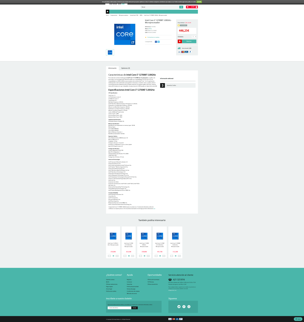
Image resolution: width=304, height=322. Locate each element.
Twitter (159, 42)
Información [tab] (112, 68)
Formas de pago (131, 289)
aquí (183, 1)
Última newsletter (153, 284)
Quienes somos (110, 279)
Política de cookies (111, 291)
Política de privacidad (132, 286)
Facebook (156, 42)
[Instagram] (188, 306)
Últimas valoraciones (111, 284)
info (117, 256)
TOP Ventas (151, 282)
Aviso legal (109, 289)
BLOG (107, 282)
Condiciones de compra (133, 291)
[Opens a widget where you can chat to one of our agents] (298, 319)
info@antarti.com (172, 290)
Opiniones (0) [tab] (125, 68)
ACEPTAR (199, 1)
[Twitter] (178, 306)
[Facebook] (183, 306)
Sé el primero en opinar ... (153, 37)
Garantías (129, 284)
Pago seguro (109, 286)
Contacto (129, 282)
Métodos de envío (132, 293)
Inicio (107, 11)
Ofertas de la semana (153, 279)
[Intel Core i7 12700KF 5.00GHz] (124, 34)
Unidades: (180, 36)
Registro (129, 279)
